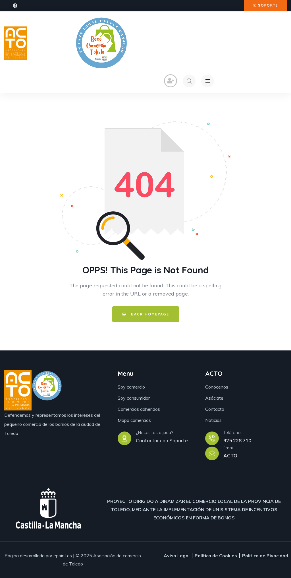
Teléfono (232, 432)
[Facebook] (15, 5)
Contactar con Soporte (162, 440)
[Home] (15, 43)
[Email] (212, 453)
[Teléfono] (212, 438)
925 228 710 (237, 440)
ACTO (230, 456)
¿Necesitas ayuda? (154, 432)
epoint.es (62, 555)
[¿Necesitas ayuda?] (124, 438)
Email (228, 447)
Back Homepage (149, 314)
